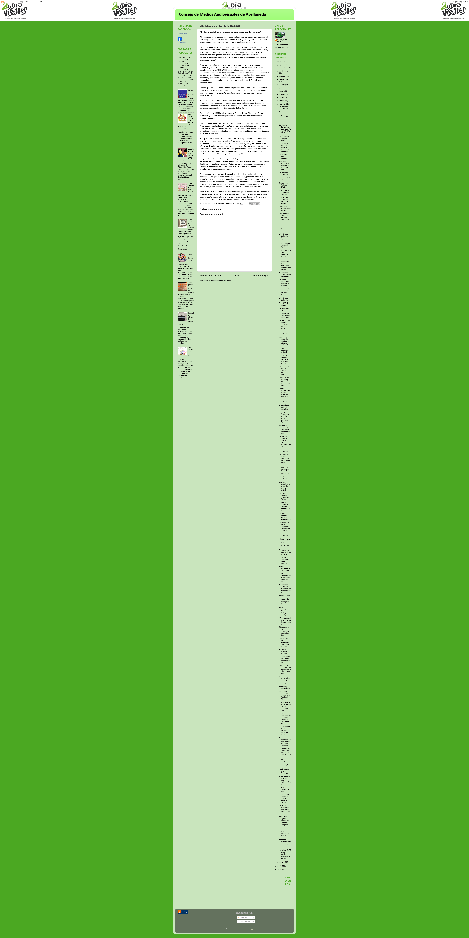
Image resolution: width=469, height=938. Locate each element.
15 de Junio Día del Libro (190, 257)
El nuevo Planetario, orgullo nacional (284, 560)
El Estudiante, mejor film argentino (284, 407)
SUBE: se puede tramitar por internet (284, 763)
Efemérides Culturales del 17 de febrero (284, 200)
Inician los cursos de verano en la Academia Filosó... (284, 695)
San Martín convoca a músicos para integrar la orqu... (285, 165)
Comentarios (244, 921)
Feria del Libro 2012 (284, 309)
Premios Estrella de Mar (284, 789)
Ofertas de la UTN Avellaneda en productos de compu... (285, 631)
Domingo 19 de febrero (285, 179)
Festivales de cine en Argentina (284, 771)
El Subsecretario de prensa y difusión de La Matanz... (285, 742)
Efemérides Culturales (284, 108)
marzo (282, 101)
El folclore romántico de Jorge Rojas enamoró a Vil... (285, 577)
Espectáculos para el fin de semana (285, 552)
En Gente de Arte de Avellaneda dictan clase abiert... (284, 459)
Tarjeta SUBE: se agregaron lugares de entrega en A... (285, 600)
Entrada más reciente (211, 275)
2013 (279, 62)
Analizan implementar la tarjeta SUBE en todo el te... (284, 393)
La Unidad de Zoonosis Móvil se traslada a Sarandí (284, 798)
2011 (279, 866)
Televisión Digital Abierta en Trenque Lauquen (284, 821)
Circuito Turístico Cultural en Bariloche (284, 496)
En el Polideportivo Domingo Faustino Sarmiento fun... (285, 718)
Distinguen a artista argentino (284, 156)
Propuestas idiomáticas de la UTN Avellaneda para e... (284, 832)
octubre (282, 76)
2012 (279, 65)
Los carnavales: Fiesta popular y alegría (285, 253)
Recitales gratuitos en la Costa (284, 651)
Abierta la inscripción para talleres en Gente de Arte (284, 810)
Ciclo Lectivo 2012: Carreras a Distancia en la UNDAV (284, 526)
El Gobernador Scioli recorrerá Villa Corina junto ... (284, 730)
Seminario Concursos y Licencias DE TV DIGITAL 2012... (285, 129)
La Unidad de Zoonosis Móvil (284, 138)
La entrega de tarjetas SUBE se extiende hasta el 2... (284, 325)
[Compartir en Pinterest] (259, 203)
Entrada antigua (261, 275)
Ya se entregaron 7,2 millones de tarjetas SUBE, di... (284, 611)
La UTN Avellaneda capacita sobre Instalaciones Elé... (285, 417)
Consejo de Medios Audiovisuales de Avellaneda (222, 14)
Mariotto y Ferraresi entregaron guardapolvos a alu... (285, 429)
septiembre (283, 79)
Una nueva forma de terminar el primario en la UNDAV (284, 341)
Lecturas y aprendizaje (284, 687)
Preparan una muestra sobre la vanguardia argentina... (284, 147)
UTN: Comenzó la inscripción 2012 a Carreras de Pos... (285, 706)
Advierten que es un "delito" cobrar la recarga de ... (285, 680)
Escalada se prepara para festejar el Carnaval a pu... (285, 843)
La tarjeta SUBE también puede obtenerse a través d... (285, 854)
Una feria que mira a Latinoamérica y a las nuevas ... (285, 370)
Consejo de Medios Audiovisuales (283, 42)
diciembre (283, 68)
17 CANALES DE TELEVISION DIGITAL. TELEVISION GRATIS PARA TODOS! (184, 63)
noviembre (283, 71)
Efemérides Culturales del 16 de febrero (284, 237)
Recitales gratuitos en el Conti (284, 350)
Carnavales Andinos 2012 (283, 185)
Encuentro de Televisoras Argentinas (284, 315)
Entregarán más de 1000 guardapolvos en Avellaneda (285, 470)
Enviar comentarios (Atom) (221, 280)
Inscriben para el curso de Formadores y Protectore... (284, 227)
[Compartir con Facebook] (257, 203)
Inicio (237, 275)
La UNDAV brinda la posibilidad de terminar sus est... (284, 359)
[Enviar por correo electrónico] (250, 203)
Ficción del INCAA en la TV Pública (284, 568)
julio (281, 88)
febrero (282, 104)
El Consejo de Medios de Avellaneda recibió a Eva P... (285, 753)
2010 (279, 869)
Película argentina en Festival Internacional (285, 516)
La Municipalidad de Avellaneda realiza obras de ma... (285, 264)
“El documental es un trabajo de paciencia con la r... (285, 621)
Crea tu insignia (182, 42)
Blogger (251, 929)
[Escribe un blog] (252, 203)
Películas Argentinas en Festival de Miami (284, 283)
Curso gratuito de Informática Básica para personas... (284, 642)
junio (281, 91)
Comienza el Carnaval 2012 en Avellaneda (284, 217)
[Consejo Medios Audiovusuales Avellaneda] (180, 40)
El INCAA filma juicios (284, 304)
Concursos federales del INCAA (285, 208)
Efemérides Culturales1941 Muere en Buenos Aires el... (285, 589)
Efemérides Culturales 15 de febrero (285, 274)
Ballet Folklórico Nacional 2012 (285, 245)
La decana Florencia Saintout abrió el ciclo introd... (284, 506)
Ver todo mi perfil (281, 47)
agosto (282, 85)
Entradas (243, 917)
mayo (281, 94)
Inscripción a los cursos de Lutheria (285, 192)
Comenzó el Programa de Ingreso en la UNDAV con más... (285, 670)
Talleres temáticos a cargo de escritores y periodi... (284, 486)
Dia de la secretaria (191, 93)
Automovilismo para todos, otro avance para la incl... (285, 659)
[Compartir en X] (254, 203)
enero (281, 862)
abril (281, 97)
